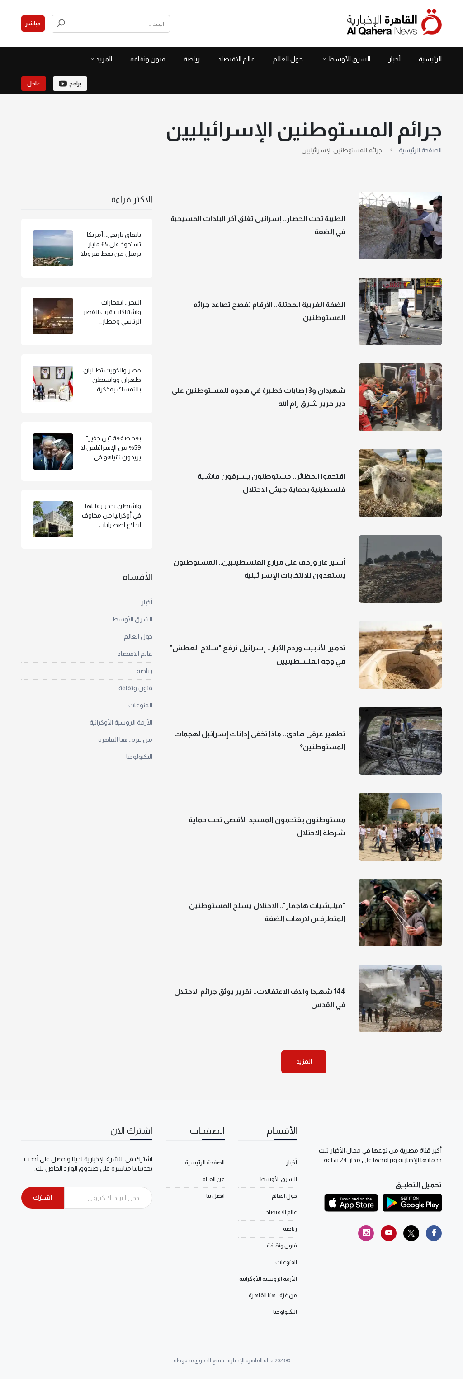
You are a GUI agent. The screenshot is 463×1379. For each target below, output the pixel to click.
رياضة (192, 59)
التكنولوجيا (139, 756)
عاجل (33, 83)
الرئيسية (430, 59)
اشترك (42, 1197)
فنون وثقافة (147, 59)
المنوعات (140, 705)
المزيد (304, 1061)
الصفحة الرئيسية (420, 150)
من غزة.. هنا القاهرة (125, 739)
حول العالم (288, 59)
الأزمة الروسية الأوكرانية (121, 722)
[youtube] (389, 1233)
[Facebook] (434, 1233)
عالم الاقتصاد (236, 59)
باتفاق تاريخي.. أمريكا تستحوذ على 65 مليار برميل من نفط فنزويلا (111, 244)
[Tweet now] (411, 1233)
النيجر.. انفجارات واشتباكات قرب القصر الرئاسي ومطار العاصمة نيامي (112, 312)
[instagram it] (366, 1233)
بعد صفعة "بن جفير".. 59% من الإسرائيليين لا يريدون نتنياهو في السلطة (111, 448)
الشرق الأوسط (349, 59)
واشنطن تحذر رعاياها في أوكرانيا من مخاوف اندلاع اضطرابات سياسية (111, 516)
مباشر (33, 23)
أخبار (394, 59)
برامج (75, 83)
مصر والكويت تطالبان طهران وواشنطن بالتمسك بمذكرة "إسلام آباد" (112, 380)
